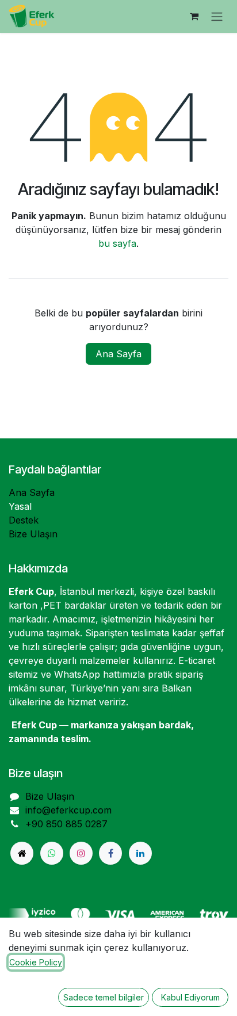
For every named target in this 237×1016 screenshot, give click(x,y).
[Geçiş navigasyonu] (216, 16)
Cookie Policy (35, 962)
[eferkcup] (21, 853)
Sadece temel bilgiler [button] (103, 997)
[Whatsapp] (51, 853)
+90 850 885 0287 (66, 824)
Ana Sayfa (118, 354)
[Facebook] (110, 853)
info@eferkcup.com (68, 810)
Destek (24, 520)
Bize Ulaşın (33, 534)
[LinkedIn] (140, 853)
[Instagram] (81, 853)
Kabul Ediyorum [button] (190, 997)
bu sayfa (117, 243)
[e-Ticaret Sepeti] (193, 16)
